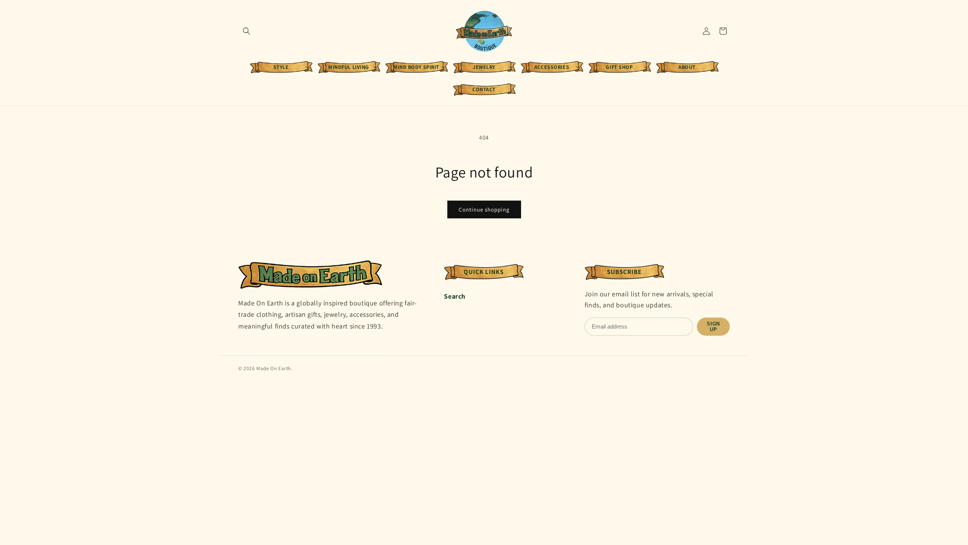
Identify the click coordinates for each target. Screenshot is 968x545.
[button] (246, 31)
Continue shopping (484, 209)
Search (454, 296)
